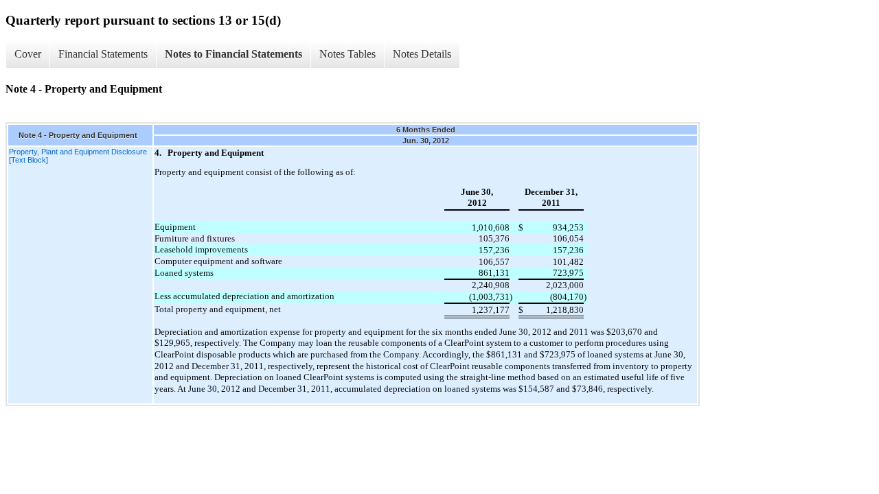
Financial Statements (103, 54)
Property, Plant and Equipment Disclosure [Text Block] (78, 156)
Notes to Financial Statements (233, 54)
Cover (27, 54)
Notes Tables (347, 54)
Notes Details (422, 54)
